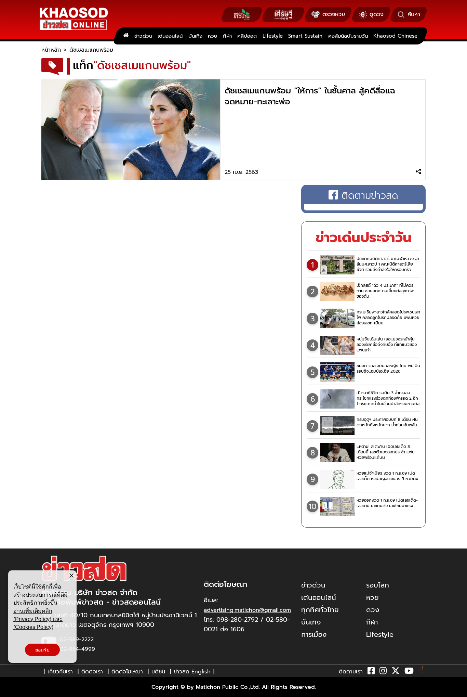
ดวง (372, 610)
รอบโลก (377, 585)
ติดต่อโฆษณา (127, 672)
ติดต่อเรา (92, 672)
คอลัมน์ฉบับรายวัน (348, 36)
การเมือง (313, 634)
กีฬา (227, 36)
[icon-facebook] (371, 672)
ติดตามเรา (351, 672)
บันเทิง (195, 36)
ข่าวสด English (192, 672)
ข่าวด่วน (143, 36)
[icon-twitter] (395, 672)
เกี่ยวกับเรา (60, 672)
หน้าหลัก (51, 50)
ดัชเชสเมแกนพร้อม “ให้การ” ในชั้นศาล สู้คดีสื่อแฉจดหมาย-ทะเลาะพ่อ (310, 96)
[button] (9, 690)
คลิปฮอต (247, 36)
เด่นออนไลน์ (170, 36)
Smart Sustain (305, 36)
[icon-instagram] (383, 672)
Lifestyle (273, 36)
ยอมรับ (42, 650)
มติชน (158, 672)
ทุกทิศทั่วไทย (320, 610)
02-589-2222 (77, 639)
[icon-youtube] (409, 672)
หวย (212, 36)
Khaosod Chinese (395, 36)
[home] (126, 35)
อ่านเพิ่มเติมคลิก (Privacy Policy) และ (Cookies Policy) (38, 619)
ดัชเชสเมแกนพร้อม (91, 50)
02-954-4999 (77, 649)
